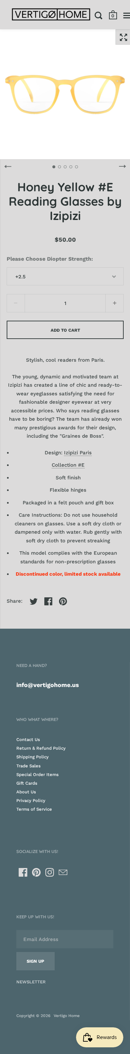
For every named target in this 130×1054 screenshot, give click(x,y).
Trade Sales (28, 765)
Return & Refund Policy (41, 748)
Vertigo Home (67, 1015)
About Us (26, 791)
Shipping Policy (32, 756)
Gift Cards (26, 783)
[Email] (63, 872)
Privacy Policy (30, 800)
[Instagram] (49, 872)
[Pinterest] (36, 872)
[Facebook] (23, 872)
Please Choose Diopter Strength (49, 259)
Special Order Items (37, 774)
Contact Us (28, 739)
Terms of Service (34, 809)
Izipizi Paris (78, 453)
